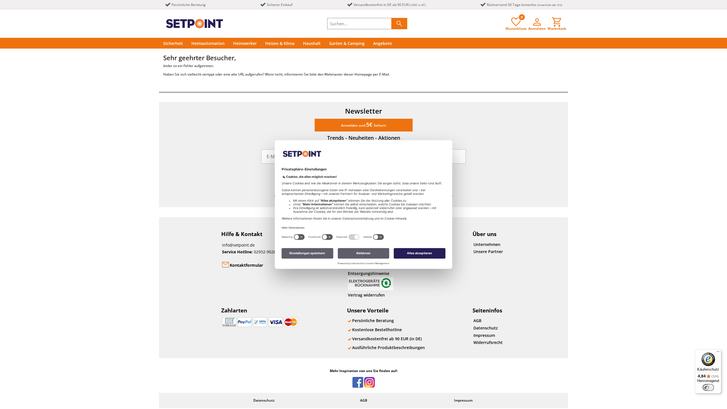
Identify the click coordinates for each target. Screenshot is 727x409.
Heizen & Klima (279, 43)
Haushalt (312, 43)
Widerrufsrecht (488, 342)
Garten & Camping (347, 43)
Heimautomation (208, 43)
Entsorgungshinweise (368, 273)
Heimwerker (245, 43)
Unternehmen (486, 244)
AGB (477, 320)
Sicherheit (173, 43)
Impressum (484, 335)
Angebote (382, 43)
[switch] (708, 387)
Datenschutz (485, 328)
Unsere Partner (488, 251)
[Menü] (718, 352)
